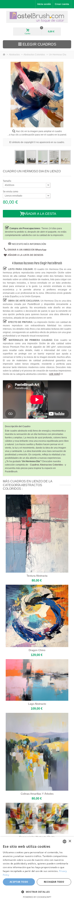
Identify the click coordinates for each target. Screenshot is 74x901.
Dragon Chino (37, 650)
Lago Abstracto (37, 703)
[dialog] (37, 869)
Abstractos (14, 54)
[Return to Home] (4, 54)
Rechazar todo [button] (54, 881)
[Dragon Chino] (37, 616)
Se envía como (11, 191)
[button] (37, 891)
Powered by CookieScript (37, 897)
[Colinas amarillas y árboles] (37, 752)
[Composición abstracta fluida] (37, 818)
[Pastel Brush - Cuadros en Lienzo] (37, 17)
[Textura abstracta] (37, 534)
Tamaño (7, 181)
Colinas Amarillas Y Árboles (37, 793)
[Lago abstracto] (37, 680)
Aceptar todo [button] (19, 881)
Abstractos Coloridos (35, 54)
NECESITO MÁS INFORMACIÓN (29, 244)
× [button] (69, 841)
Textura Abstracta (37, 575)
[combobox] (64, 841)
